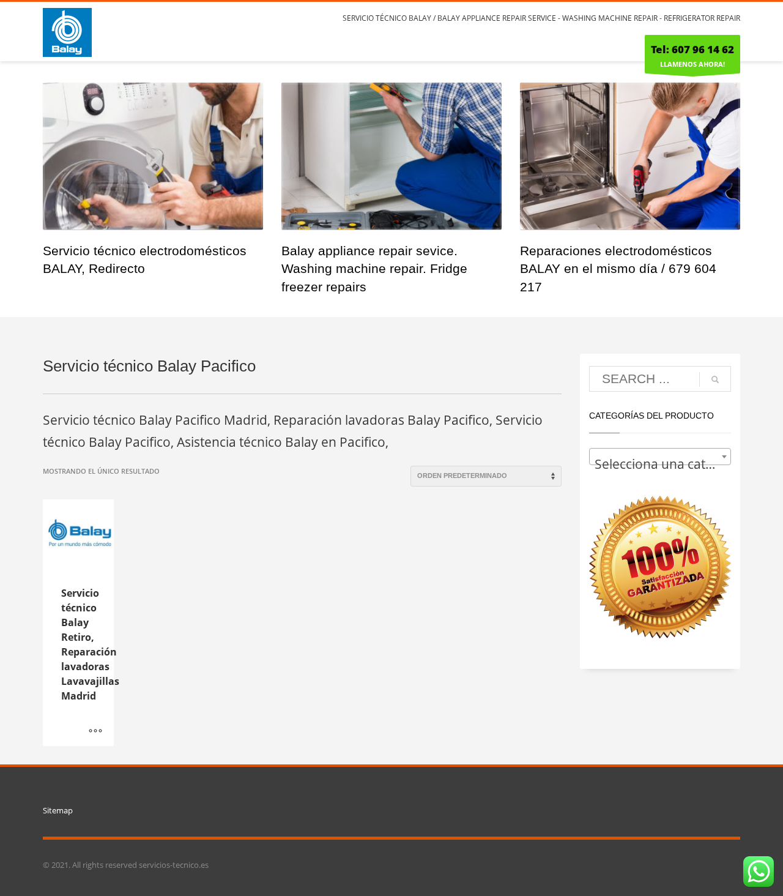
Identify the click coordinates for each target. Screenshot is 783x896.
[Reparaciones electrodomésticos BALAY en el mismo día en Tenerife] (630, 156)
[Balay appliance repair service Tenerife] (391, 156)
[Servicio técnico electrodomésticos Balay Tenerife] (153, 156)
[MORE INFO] (95, 730)
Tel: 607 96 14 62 (692, 49)
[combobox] (660, 456)
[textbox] (660, 464)
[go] (715, 379)
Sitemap (58, 810)
